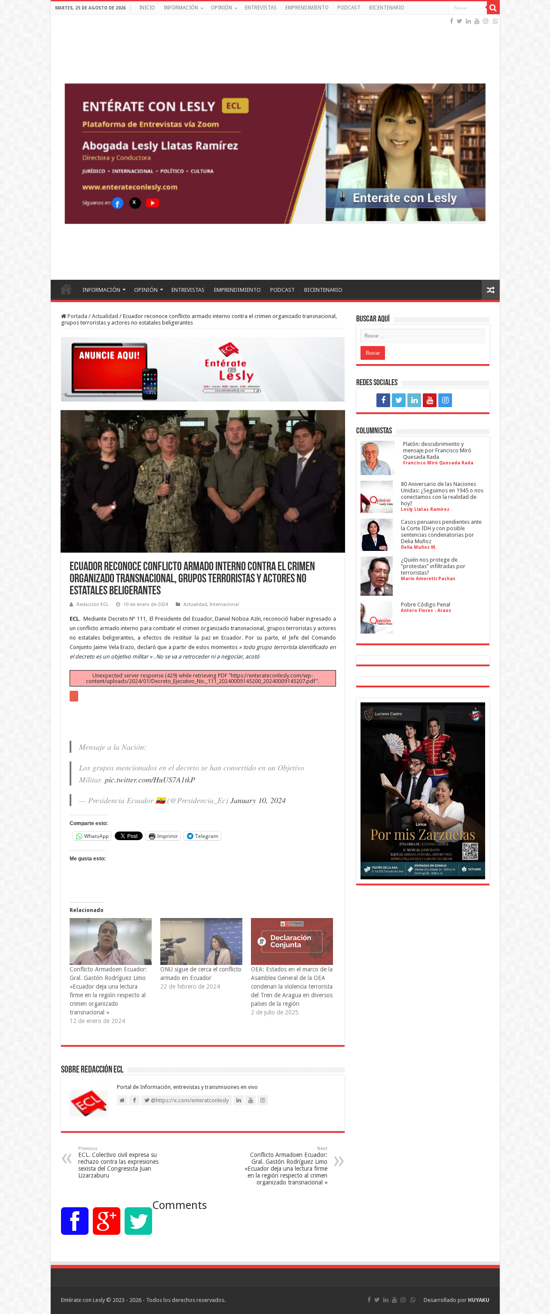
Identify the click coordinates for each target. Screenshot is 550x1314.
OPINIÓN (221, 8)
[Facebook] (451, 21)
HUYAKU (478, 1300)
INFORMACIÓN (181, 8)
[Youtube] (477, 21)
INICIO (147, 8)
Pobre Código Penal (425, 604)
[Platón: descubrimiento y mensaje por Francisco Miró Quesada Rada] (378, 472)
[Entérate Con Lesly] (275, 147)
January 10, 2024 (258, 800)
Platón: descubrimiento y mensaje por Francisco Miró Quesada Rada (437, 450)
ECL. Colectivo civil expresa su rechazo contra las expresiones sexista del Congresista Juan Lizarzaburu (118, 1162)
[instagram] (485, 21)
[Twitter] (459, 21)
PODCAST (349, 8)
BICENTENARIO (386, 8)
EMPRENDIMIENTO (307, 8)
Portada (76, 316)
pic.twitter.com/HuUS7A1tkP (150, 779)
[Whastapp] (495, 21)
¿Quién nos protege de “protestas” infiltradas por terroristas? (433, 566)
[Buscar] (493, 7)
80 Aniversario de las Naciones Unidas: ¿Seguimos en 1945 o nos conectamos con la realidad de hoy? (442, 494)
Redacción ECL (92, 604)
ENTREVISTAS (261, 8)
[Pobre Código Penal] (377, 630)
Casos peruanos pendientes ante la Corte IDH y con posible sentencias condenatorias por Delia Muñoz (441, 531)
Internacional (224, 604)
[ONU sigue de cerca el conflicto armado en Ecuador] (201, 941)
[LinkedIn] (468, 21)
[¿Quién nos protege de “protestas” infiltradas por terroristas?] (377, 592)
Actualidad (105, 316)
